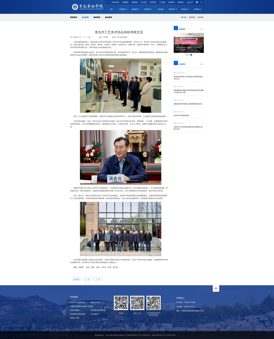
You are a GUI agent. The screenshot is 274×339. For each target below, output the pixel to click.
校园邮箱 (125, 2)
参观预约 (181, 2)
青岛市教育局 (74, 310)
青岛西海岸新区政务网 (77, 314)
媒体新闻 (108, 17)
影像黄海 (96, 17)
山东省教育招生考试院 (97, 310)
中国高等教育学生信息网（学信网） (82, 306)
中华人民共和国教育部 (77, 302)
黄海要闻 (73, 17)
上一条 (87, 279)
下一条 (98, 279)
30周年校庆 (115, 2)
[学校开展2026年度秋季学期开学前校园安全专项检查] (189, 42)
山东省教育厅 (94, 314)
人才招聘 (162, 2)
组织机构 (171, 2)
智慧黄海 (135, 2)
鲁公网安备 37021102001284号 (165, 335)
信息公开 (190, 2)
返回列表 (77, 279)
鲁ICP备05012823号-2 (118, 335)
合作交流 (144, 2)
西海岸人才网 (74, 318)
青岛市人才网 (94, 302)
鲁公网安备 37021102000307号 (140, 335)
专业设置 (161, 9)
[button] (186, 55)
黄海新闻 (192, 17)
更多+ (202, 29)
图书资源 (153, 2)
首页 (111, 9)
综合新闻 (85, 17)
